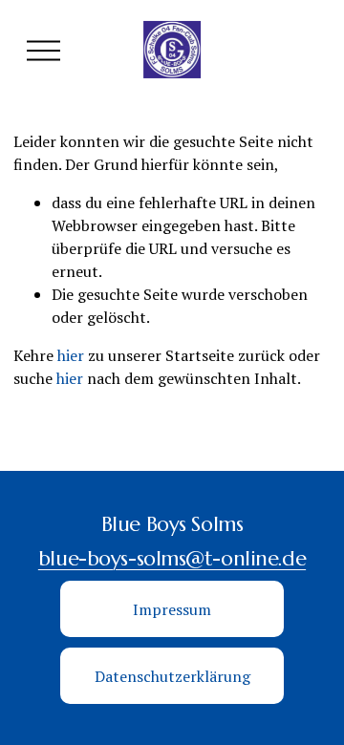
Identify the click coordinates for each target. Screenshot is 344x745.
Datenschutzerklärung (172, 676)
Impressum (172, 609)
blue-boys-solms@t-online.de (172, 558)
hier (70, 355)
